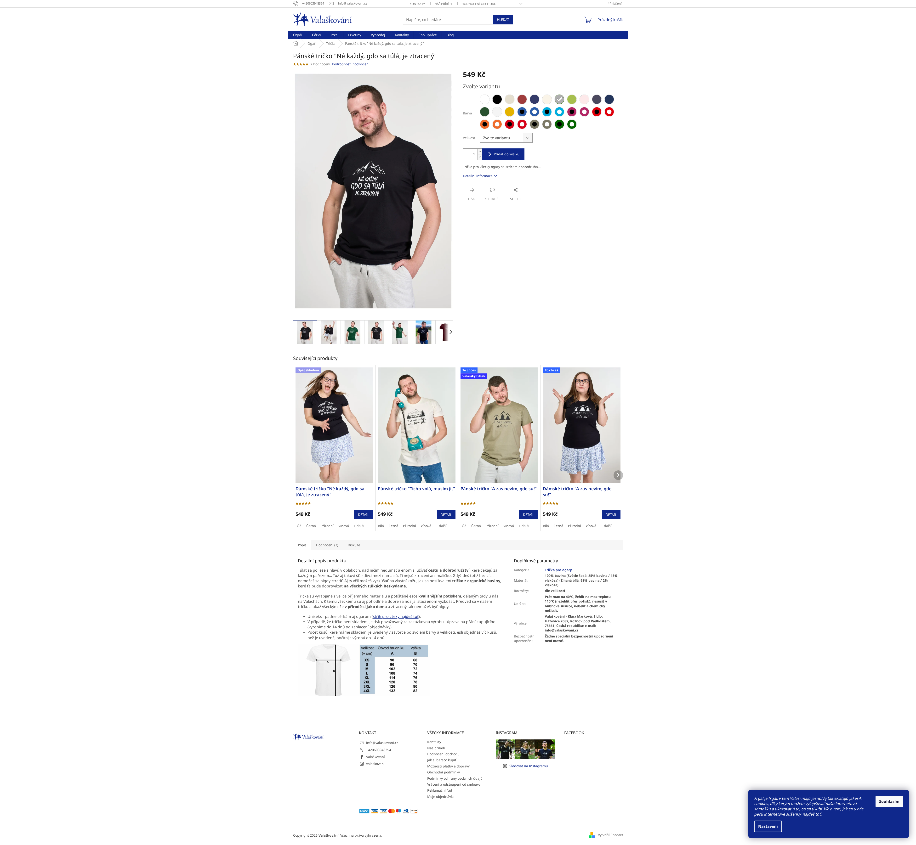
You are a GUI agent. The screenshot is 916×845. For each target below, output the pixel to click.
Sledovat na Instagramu (528, 766)
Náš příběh (443, 4)
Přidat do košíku (506, 154)
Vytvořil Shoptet (610, 835)
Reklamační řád (439, 790)
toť (818, 814)
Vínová (343, 526)
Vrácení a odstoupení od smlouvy (453, 784)
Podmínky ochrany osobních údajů (455, 778)
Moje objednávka (441, 796)
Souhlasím (889, 801)
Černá (311, 526)
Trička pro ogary (558, 570)
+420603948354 (378, 750)
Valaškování (375, 757)
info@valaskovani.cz (382, 742)
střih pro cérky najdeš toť (396, 616)
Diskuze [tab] (354, 545)
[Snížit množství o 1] (480, 157)
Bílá (299, 526)
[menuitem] (297, 35)
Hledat (503, 19)
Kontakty (417, 4)
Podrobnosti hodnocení (351, 64)
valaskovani (375, 763)
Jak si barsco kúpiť (441, 760)
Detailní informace (478, 176)
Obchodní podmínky (443, 772)
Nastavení (768, 826)
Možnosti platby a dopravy (448, 766)
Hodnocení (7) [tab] (327, 545)
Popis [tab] (302, 545)
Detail (363, 514)
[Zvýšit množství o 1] (480, 151)
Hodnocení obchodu (478, 4)
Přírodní (327, 526)
